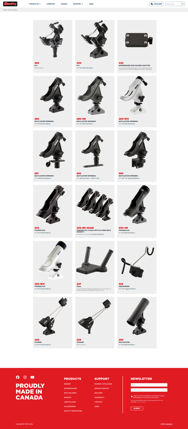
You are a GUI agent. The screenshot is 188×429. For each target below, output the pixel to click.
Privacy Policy (141, 402)
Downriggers (70, 388)
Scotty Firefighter (73, 411)
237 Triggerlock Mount (129, 289)
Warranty (99, 397)
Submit (137, 408)
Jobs (96, 406)
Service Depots (101, 388)
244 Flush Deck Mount (44, 178)
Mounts (67, 397)
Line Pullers (70, 402)
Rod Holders (70, 393)
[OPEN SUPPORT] (82, 4)
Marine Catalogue (103, 384)
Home (5, 10)
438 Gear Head (84, 178)
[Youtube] (32, 377)
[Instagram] (25, 377)
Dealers (158, 4)
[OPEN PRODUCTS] (40, 4)
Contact (98, 402)
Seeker (67, 384)
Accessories (70, 406)
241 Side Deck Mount (86, 68)
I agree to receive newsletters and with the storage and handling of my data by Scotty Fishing (148, 396)
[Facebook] (17, 377)
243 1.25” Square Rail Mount (130, 178)
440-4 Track (95, 178)
